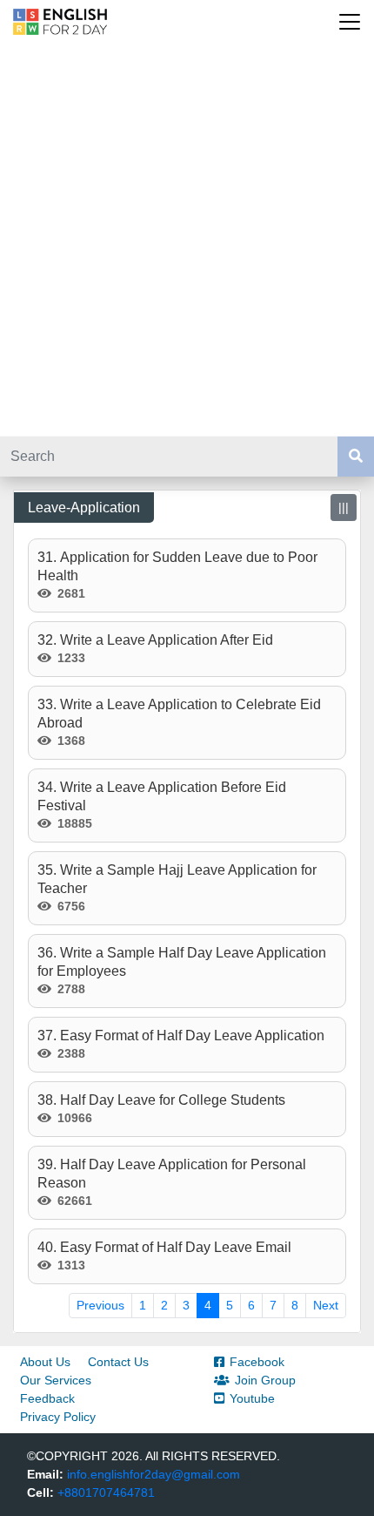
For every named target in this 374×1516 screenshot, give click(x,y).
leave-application (84, 507)
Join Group (265, 1380)
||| (343, 507)
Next (325, 1305)
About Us (45, 1362)
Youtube (252, 1398)
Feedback (47, 1398)
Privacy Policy (58, 1417)
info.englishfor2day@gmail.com (153, 1474)
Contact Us (118, 1362)
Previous (100, 1305)
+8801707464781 (106, 1492)
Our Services (55, 1380)
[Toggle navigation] (349, 21)
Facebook (257, 1362)
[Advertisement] (187, 239)
